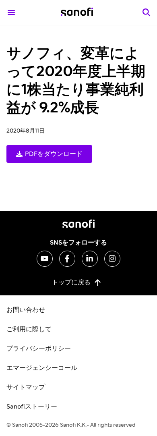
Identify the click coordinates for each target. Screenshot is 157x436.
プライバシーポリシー (38, 348)
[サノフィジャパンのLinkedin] (90, 259)
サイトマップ (25, 387)
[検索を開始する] (146, 12)
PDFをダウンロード (54, 154)
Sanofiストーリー (31, 406)
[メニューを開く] (11, 12)
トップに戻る (71, 282)
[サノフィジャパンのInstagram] (112, 259)
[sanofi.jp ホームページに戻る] (77, 12)
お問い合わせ (25, 310)
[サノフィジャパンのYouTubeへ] (45, 259)
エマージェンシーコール (41, 368)
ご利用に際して (29, 329)
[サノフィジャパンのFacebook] (67, 259)
